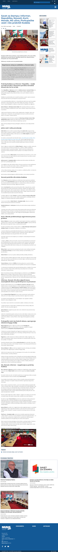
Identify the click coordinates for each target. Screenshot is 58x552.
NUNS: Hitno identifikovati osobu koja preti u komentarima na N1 (51, 50)
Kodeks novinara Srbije (8, 452)
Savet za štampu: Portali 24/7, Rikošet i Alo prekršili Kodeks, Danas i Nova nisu (52, 42)
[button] (37, 7)
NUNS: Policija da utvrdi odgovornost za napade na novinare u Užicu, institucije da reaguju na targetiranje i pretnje (52, 24)
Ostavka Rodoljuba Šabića (8, 479)
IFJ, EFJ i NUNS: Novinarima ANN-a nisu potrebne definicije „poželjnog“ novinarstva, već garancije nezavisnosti (52, 59)
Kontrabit (54, 551)
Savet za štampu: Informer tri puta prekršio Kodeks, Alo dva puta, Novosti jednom (12, 511)
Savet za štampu (19, 452)
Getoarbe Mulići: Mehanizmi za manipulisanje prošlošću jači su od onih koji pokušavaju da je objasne (52, 34)
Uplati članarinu (14, 1)
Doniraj (9, 1)
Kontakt (4, 1)
